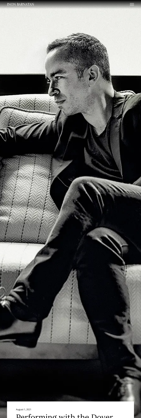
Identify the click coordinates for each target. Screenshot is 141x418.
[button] (132, 4)
